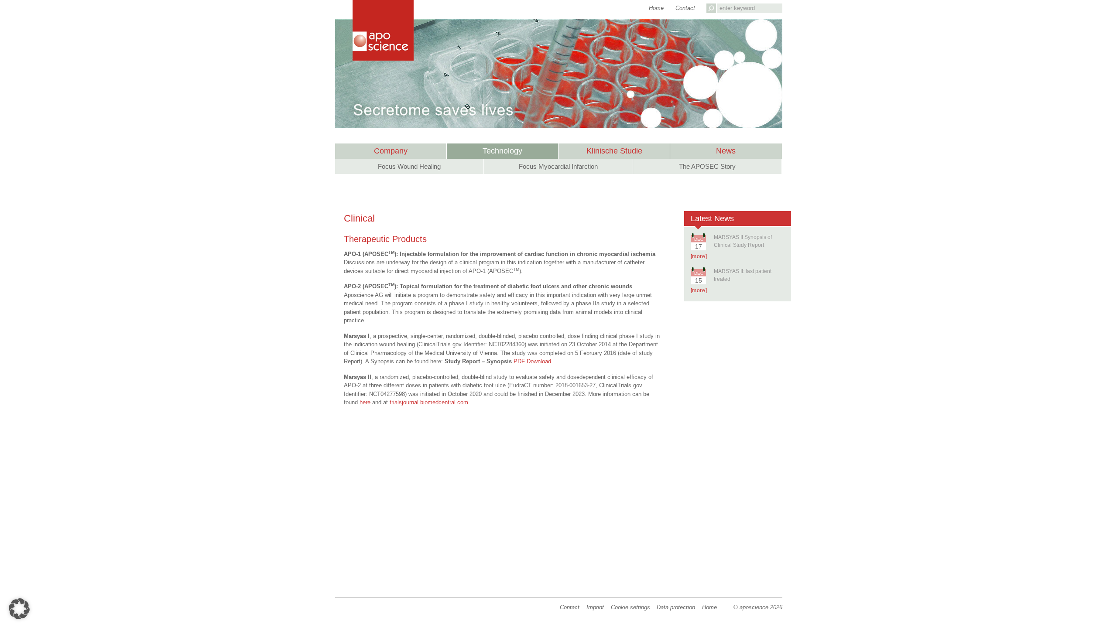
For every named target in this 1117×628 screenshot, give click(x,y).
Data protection (676, 607)
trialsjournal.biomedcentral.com (429, 402)
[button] (19, 609)
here (365, 402)
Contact (569, 607)
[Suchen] (711, 8)
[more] (699, 256)
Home (709, 607)
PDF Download (532, 361)
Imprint (595, 607)
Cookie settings (630, 607)
